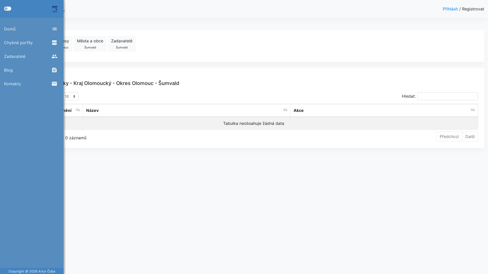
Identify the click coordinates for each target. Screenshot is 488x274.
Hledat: (409, 96)
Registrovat (473, 8)
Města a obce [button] (90, 43)
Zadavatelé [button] (121, 43)
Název (92, 110)
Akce (299, 110)
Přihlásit (451, 8)
